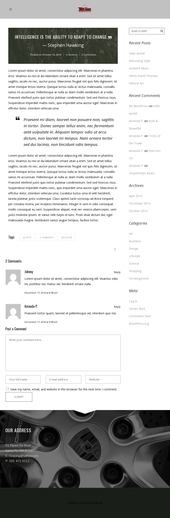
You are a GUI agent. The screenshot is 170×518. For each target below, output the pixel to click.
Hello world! (137, 53)
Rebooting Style (139, 61)
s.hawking (46, 237)
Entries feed (137, 309)
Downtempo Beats (142, 173)
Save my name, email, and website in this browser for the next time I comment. (63, 389)
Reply (117, 272)
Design (133, 249)
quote (27, 237)
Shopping (135, 271)
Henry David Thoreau (143, 76)
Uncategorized (138, 278)
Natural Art (136, 83)
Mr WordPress (138, 106)
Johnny (28, 271)
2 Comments (89, 54)
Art (131, 234)
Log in (133, 301)
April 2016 (135, 196)
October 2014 (138, 211)
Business (135, 241)
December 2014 (140, 203)
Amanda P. (30, 306)
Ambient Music (139, 68)
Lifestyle (134, 256)
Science (73, 54)
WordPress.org (139, 324)
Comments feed (140, 316)
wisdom (67, 237)
